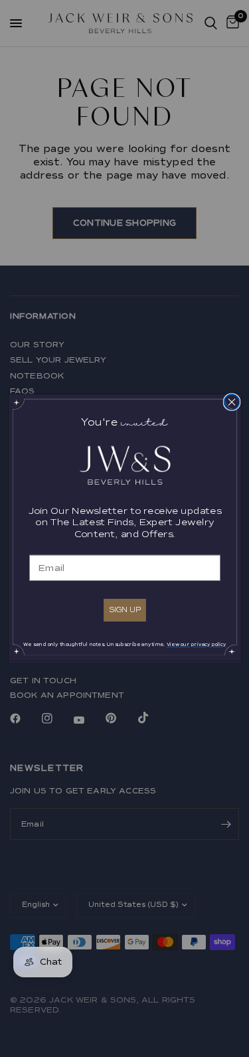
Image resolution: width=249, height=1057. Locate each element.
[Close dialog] (231, 401)
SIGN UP (124, 609)
